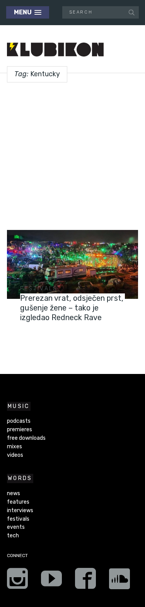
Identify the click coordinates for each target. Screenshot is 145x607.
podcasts (19, 421)
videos (15, 455)
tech (13, 535)
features (18, 502)
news (13, 493)
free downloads (26, 438)
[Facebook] (85, 581)
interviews (20, 510)
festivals (39, 288)
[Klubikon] (55, 50)
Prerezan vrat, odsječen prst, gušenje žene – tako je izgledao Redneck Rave (71, 307)
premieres (19, 429)
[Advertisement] (72, 153)
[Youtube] (51, 581)
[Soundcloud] (119, 581)
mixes (14, 446)
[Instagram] (17, 581)
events (16, 527)
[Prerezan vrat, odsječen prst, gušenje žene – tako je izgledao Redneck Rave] (72, 264)
